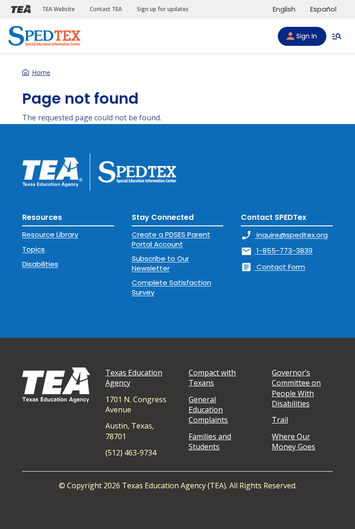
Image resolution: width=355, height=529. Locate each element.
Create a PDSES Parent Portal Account (171, 239)
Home (41, 72)
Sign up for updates (163, 9)
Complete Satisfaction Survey (171, 287)
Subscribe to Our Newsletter (160, 263)
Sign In (306, 36)
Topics (33, 249)
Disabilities (40, 264)
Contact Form (273, 267)
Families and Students (210, 441)
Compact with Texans (212, 377)
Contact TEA (106, 9)
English (284, 9)
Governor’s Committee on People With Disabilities (296, 388)
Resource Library (50, 234)
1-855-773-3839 (276, 250)
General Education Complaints (208, 409)
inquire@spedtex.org (284, 235)
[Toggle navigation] (337, 36)
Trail (280, 420)
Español (323, 9)
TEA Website (58, 9)
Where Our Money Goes (293, 441)
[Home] (44, 36)
